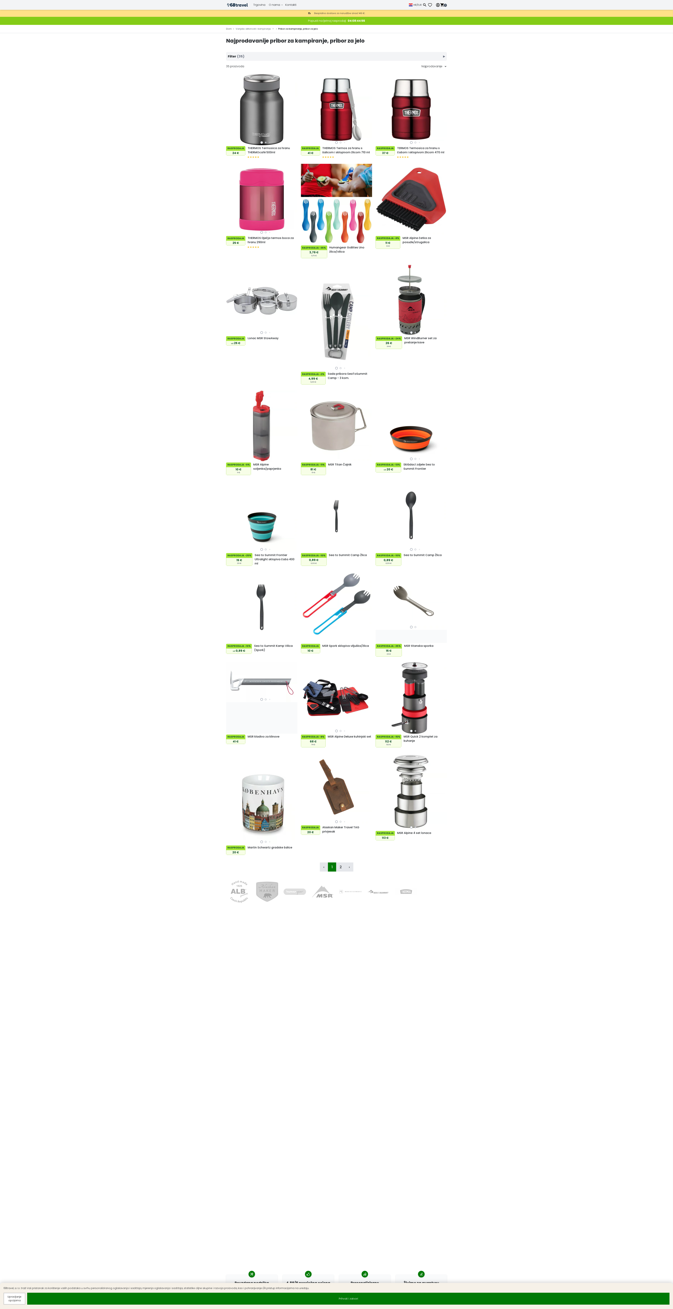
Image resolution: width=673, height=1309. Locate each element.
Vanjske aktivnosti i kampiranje (253, 28)
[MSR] (323, 892)
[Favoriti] (431, 5)
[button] (261, 142)
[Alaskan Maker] (267, 892)
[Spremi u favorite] (229, 141)
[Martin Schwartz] (350, 892)
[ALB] (239, 892)
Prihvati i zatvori (348, 1298)
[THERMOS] (406, 892)
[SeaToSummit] (378, 892)
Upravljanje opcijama (14, 1298)
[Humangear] (295, 892)
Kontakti (290, 5)
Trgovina (259, 5)
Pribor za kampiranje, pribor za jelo (298, 28)
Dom (229, 28)
